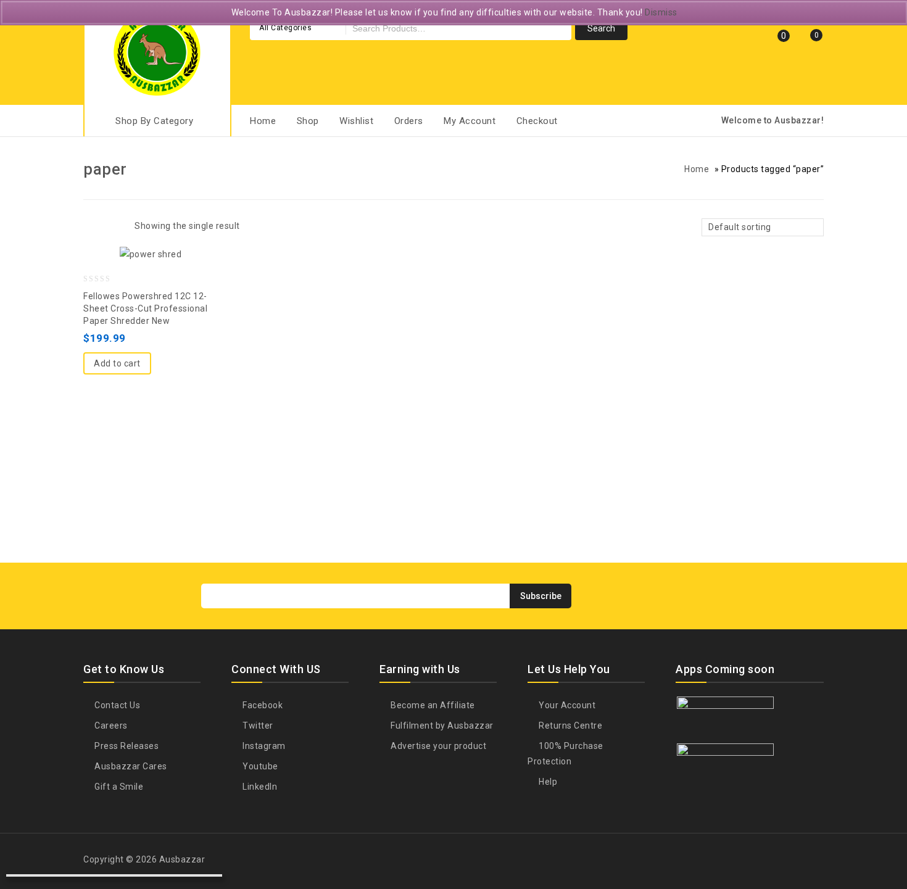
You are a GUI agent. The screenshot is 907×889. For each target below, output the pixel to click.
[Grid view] (91, 228)
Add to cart (117, 363)
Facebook (262, 705)
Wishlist (356, 120)
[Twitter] (722, 595)
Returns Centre (569, 725)
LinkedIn (259, 787)
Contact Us (116, 705)
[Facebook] (699, 595)
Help (547, 782)
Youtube (259, 766)
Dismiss (661, 12)
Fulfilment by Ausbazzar (441, 725)
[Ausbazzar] (157, 50)
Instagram (263, 746)
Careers (110, 725)
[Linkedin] (745, 595)
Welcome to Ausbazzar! (772, 120)
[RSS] (768, 595)
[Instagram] (813, 595)
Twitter (257, 725)
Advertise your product (437, 746)
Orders (408, 120)
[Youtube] (791, 595)
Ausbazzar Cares (130, 766)
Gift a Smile (118, 787)
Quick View (150, 259)
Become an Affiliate (432, 705)
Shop (308, 120)
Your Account (566, 705)
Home (263, 120)
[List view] (112, 228)
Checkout (537, 120)
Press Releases (126, 746)
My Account (469, 120)
